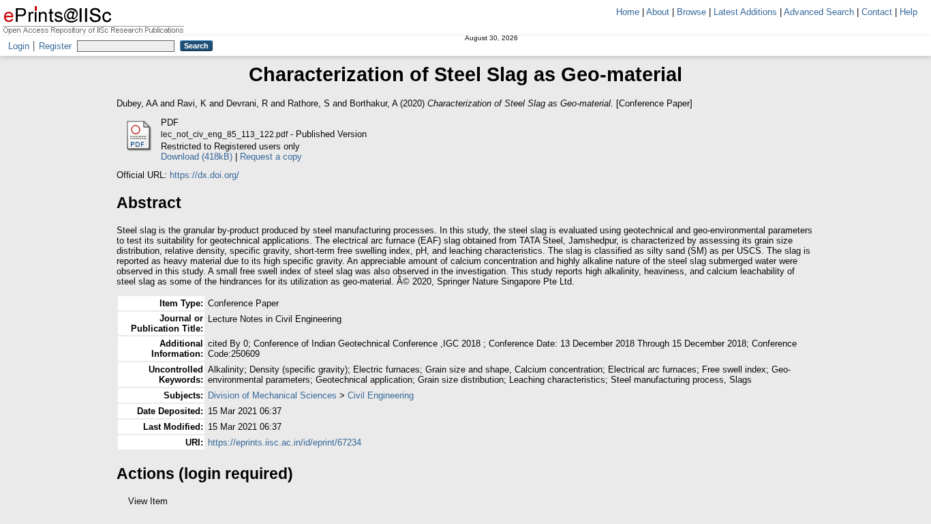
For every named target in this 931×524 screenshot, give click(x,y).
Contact (876, 12)
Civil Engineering (381, 395)
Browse (691, 12)
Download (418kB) (196, 156)
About (657, 12)
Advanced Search (819, 12)
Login (18, 46)
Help (908, 12)
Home (627, 12)
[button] (124, 506)
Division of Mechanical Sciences (272, 395)
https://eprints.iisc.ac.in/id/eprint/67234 (284, 442)
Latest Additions (745, 12)
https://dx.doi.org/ (204, 175)
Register (55, 46)
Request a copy (271, 156)
